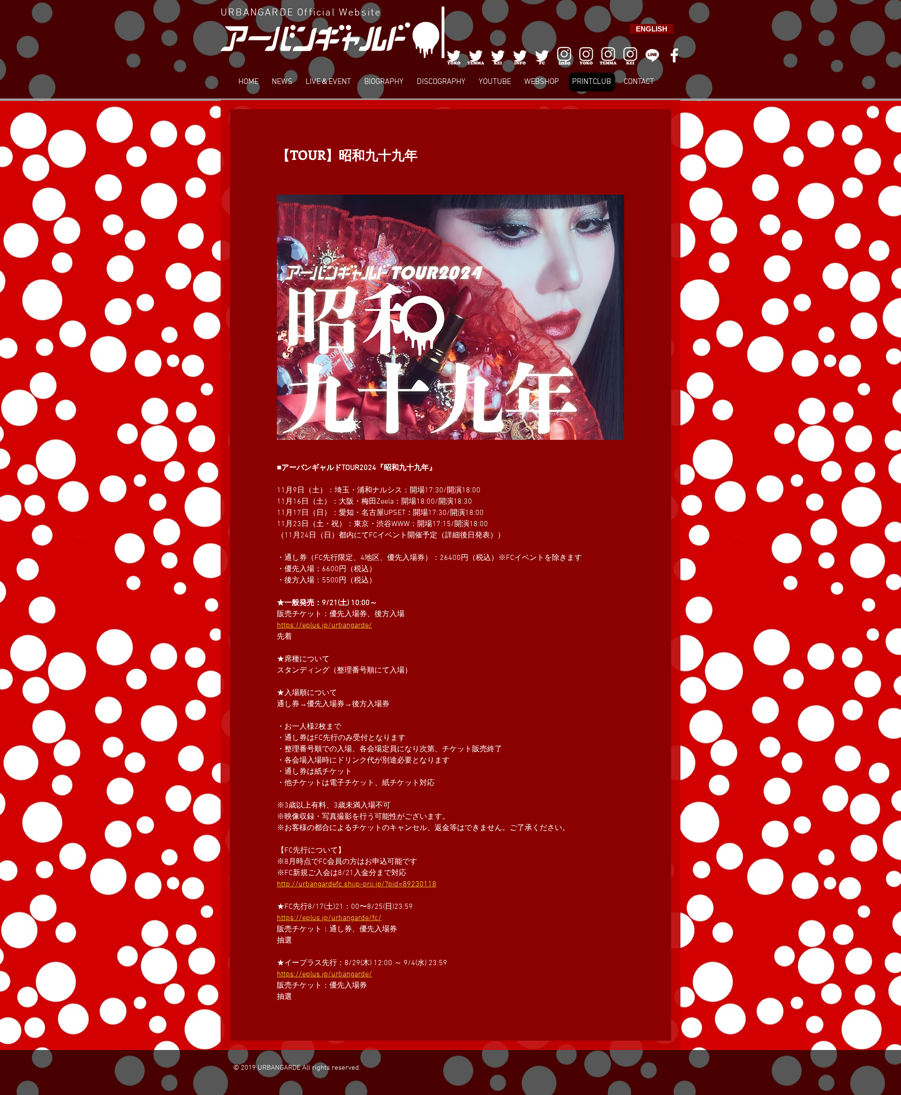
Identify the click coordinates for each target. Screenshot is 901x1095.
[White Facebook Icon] (674, 55)
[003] (498, 55)
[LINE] (652, 55)
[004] (520, 55)
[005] (542, 55)
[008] (630, 55)
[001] (453, 55)
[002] (475, 55)
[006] (564, 55)
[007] (608, 55)
